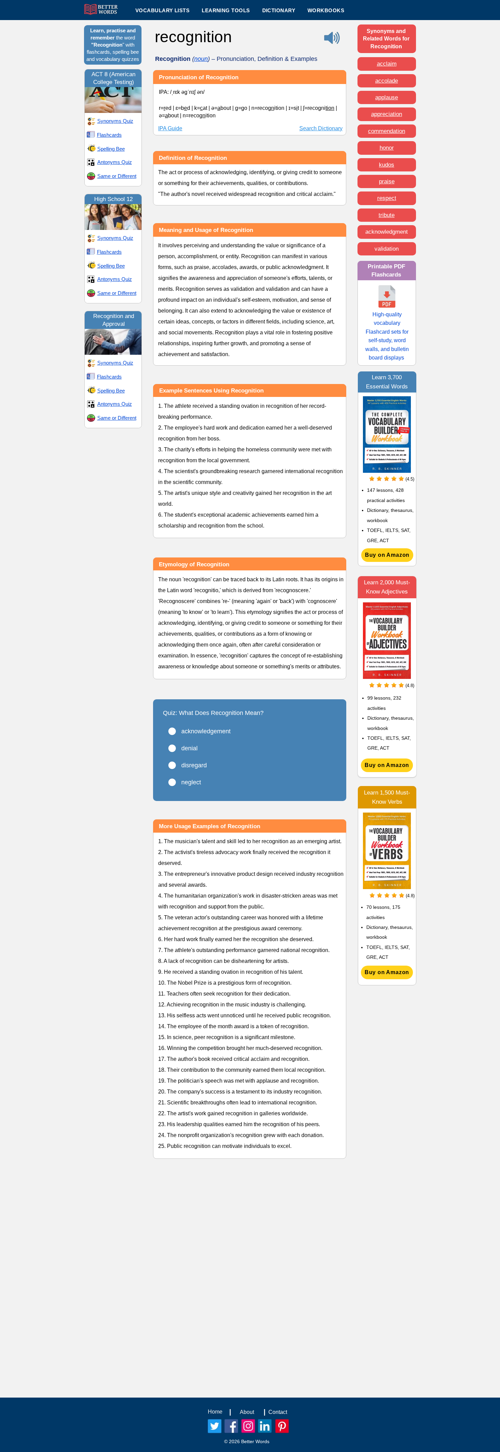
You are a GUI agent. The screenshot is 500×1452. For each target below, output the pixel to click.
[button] (226, 10)
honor (387, 148)
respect (386, 198)
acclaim (387, 64)
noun (201, 58)
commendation (386, 131)
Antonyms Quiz (114, 162)
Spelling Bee (111, 149)
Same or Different (116, 176)
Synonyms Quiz (115, 121)
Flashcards (109, 135)
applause (386, 97)
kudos (386, 165)
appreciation (386, 114)
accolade (386, 81)
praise (387, 181)
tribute (387, 215)
